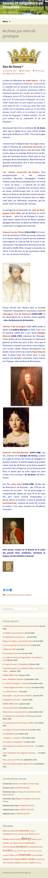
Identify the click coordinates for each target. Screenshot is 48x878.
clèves (37, 71)
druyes (34, 839)
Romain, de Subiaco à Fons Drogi (26, 783)
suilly (4, 863)
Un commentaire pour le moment (18, 595)
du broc (39, 839)
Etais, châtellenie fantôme (13, 679)
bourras (14, 830)
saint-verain (28, 859)
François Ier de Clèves (13, 232)
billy (9, 831)
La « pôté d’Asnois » (10, 691)
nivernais (25, 855)
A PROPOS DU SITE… (23, 788)
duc (42, 71)
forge (10, 843)
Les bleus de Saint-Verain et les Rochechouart (21, 626)
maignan (6, 855)
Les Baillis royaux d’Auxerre (13, 633)
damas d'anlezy (15, 839)
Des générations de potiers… (14, 637)
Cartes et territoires (11, 708)
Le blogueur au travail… (12, 699)
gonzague (7, 73)
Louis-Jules (16, 484)
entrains (6, 843)
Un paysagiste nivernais (12, 653)
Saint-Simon (32, 80)
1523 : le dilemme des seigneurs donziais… (20, 753)
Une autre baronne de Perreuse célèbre (19, 723)
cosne (31, 833)
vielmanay (38, 863)
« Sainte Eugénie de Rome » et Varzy (17, 687)
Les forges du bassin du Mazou (15, 729)
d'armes (6, 839)
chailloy (32, 831)
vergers (32, 862)
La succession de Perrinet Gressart (17, 645)
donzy (26, 838)
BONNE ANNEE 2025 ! (11, 675)
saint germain (40, 859)
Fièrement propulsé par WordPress (17, 872)
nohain (33, 855)
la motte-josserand (34, 847)
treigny (17, 862)
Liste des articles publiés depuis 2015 (18, 764)
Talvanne (10, 863)
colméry (20, 834)
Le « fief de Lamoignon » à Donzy (15, 683)
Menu (5, 21)
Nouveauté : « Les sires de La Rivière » (18, 695)
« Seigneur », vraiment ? (12, 738)
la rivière (7, 850)
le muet (19, 851)
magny (25, 851)
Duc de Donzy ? (13, 66)
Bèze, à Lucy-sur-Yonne (12, 759)
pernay (40, 855)
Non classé (25, 71)
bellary (5, 831)
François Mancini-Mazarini (16, 452)
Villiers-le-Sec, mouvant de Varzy (16, 712)
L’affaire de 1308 (9, 649)
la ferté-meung (9, 846)
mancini (15, 73)
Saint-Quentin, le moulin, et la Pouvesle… (19, 746)
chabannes (23, 830)
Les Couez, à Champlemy (13, 742)
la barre (21, 843)
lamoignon (21, 846)
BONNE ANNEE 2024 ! (11, 704)
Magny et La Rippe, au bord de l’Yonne (18, 641)
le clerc (15, 851)
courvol (37, 834)
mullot (16, 855)
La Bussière (30, 843)
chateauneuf (8, 834)
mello (11, 855)
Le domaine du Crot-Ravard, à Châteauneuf (20, 716)
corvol (26, 834)
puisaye (6, 859)
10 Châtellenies (9, 734)
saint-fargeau (15, 859)
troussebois (24, 863)
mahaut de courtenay (34, 851)
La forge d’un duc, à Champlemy (15, 664)
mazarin (22, 73)
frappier (15, 843)
